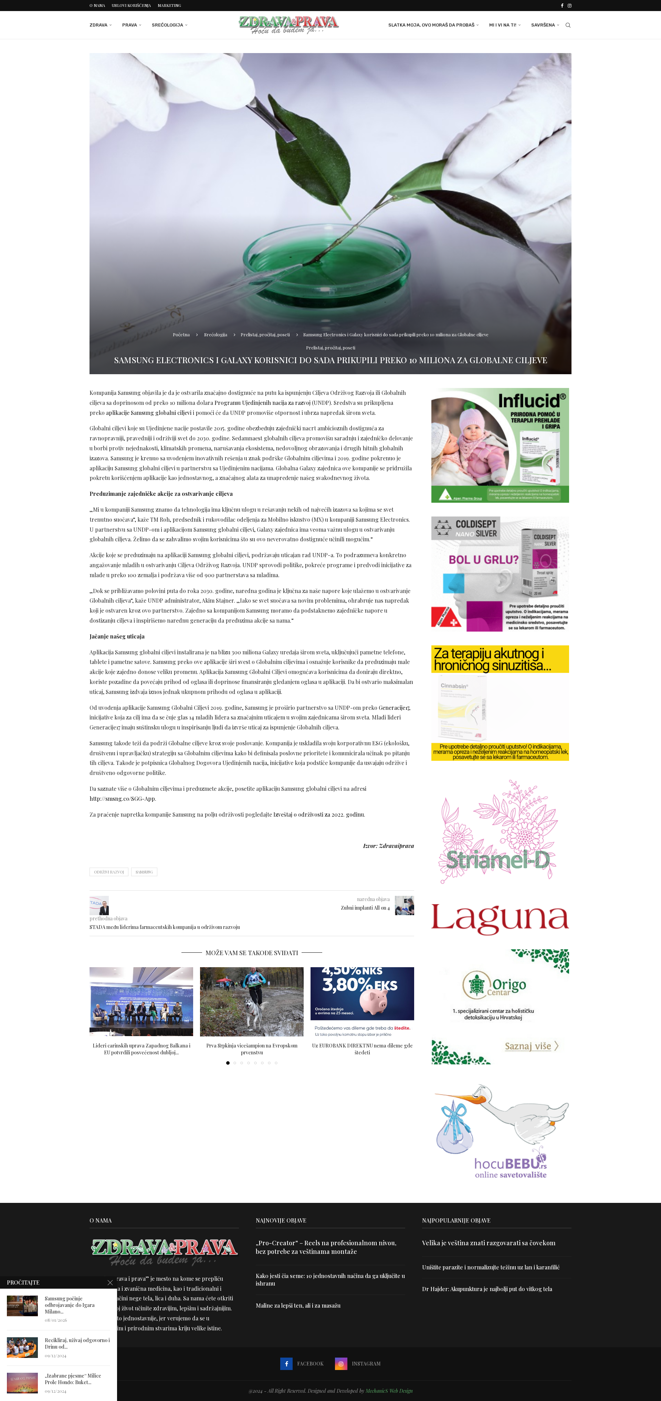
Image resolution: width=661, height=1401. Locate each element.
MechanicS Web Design (389, 1391)
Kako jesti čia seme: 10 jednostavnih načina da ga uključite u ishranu (330, 1279)
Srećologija (167, 25)
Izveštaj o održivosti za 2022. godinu (318, 814)
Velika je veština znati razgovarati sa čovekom (489, 1243)
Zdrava (98, 25)
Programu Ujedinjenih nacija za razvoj (262, 402)
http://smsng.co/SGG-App (122, 798)
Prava (129, 25)
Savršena (543, 25)
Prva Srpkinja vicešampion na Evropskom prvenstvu (251, 1049)
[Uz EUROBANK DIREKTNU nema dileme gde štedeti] (362, 1001)
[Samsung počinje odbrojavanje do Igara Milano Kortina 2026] (22, 1306)
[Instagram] (569, 5)
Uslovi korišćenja (131, 5)
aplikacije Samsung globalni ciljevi (148, 412)
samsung (144, 872)
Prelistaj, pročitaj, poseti (265, 334)
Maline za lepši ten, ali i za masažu (298, 1305)
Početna (181, 334)
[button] (99, 1016)
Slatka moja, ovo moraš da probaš (431, 25)
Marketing (169, 5)
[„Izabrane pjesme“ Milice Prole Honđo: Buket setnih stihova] (22, 1383)
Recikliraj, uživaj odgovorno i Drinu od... (77, 1343)
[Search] (568, 25)
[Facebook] (562, 5)
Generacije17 (394, 707)
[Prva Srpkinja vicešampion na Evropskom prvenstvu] (252, 1001)
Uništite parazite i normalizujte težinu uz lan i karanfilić (491, 1267)
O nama (97, 5)
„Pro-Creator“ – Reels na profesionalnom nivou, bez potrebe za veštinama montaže (326, 1247)
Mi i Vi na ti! (502, 25)
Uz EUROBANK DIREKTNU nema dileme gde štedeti (362, 1049)
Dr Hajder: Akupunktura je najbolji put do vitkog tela (487, 1288)
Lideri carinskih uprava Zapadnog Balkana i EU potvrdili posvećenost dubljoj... (141, 1049)
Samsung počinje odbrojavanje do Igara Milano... (70, 1305)
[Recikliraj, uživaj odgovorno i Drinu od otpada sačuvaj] (22, 1347)
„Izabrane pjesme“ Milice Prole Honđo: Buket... (73, 1379)
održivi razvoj (109, 872)
